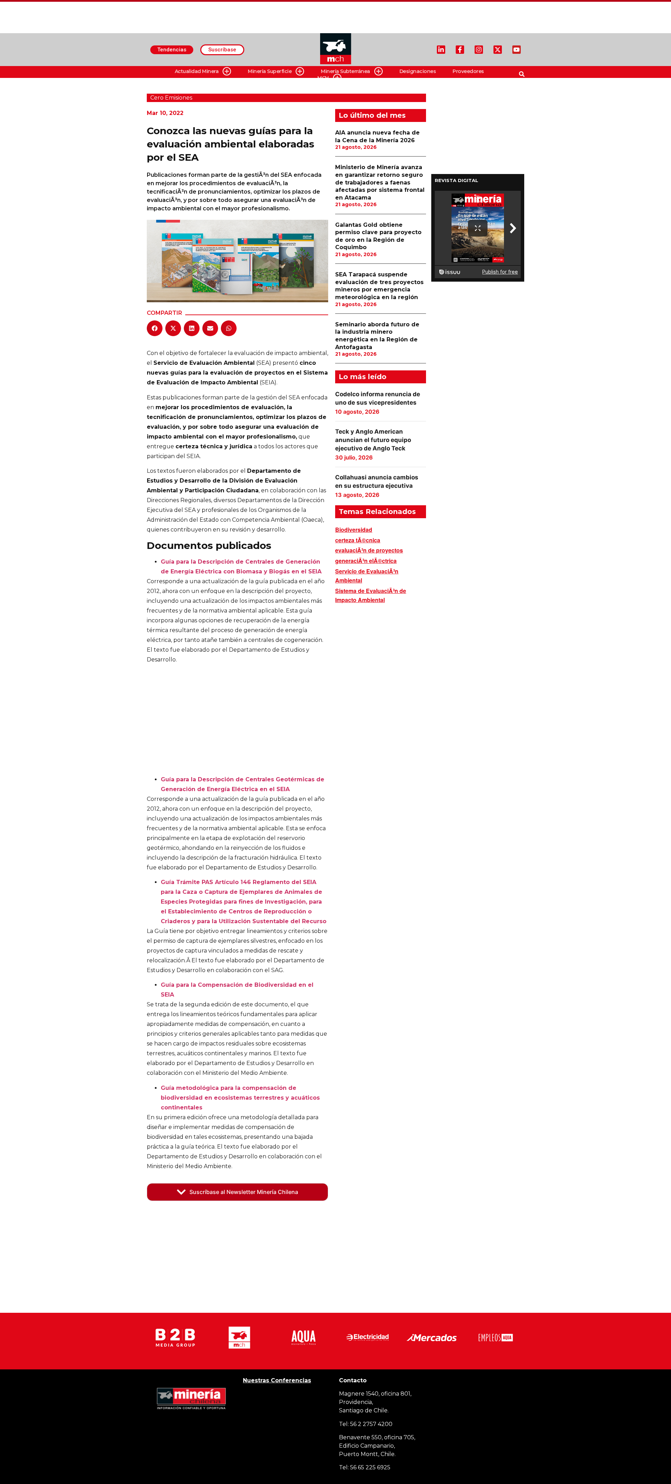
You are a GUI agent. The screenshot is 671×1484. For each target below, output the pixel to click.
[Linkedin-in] (441, 49)
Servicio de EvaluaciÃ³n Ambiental (366, 575)
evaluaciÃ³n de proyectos (369, 550)
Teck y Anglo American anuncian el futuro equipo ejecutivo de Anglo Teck (373, 440)
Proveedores (468, 71)
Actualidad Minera (197, 71)
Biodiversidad (353, 530)
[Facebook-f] (460, 49)
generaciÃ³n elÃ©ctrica (366, 561)
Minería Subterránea (345, 71)
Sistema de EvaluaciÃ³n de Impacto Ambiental (370, 595)
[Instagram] (479, 49)
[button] (155, 328)
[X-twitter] (497, 49)
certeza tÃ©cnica (357, 540)
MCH (323, 78)
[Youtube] (516, 49)
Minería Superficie (269, 71)
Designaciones (417, 71)
